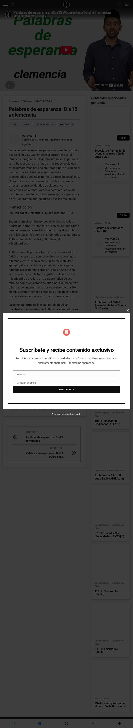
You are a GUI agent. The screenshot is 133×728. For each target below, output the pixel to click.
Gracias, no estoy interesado (66, 414)
